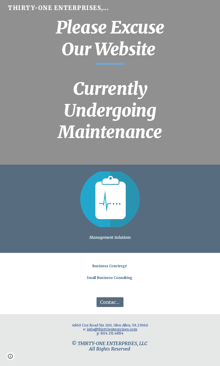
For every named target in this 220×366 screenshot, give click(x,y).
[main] (110, 82)
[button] (10, 356)
